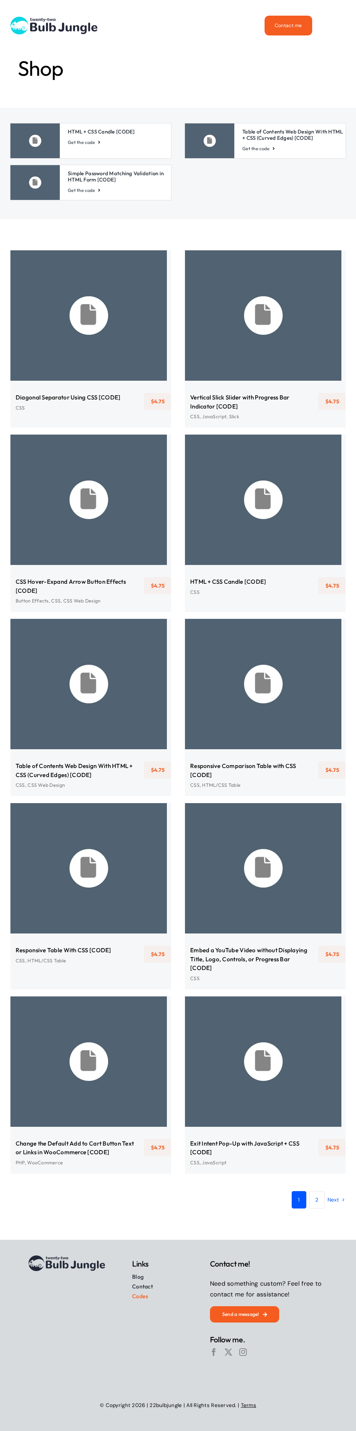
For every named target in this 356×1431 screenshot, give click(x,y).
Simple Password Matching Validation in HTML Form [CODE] (116, 176)
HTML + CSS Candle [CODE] (101, 131)
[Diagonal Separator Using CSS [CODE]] (90, 315)
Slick (283, 326)
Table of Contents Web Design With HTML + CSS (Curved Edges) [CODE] (292, 134)
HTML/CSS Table (270, 694)
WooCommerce (96, 1072)
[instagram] (243, 1352)
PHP (72, 1072)
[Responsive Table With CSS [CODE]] (90, 868)
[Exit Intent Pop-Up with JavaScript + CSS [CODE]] (265, 1061)
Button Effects (67, 510)
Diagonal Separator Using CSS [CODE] (68, 397)
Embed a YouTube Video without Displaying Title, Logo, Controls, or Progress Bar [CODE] (248, 958)
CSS (90, 320)
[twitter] (228, 1352)
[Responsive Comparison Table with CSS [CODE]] (265, 684)
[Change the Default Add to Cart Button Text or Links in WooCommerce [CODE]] (90, 1061)
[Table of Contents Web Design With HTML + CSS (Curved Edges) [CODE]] (90, 684)
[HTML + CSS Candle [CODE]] (265, 500)
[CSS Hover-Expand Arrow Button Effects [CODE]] (90, 500)
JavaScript (264, 326)
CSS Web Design (112, 510)
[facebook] (214, 1352)
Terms (248, 1405)
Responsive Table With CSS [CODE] (63, 950)
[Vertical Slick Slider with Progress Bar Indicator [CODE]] (265, 315)
